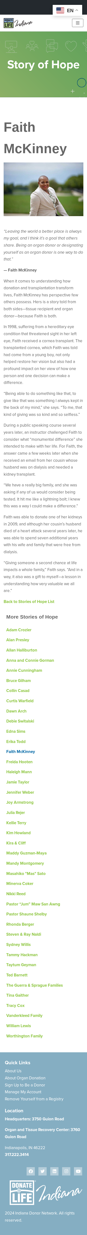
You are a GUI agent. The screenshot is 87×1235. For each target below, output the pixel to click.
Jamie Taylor (17, 782)
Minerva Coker (19, 884)
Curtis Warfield (20, 701)
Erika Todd (16, 742)
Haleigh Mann (19, 772)
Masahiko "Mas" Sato (26, 874)
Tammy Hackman (22, 955)
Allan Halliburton (21, 650)
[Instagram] (66, 1171)
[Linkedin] (54, 1171)
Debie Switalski (20, 721)
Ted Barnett (17, 975)
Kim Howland (18, 833)
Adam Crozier (18, 630)
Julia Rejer (15, 813)
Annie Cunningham (24, 670)
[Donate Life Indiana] (18, 23)
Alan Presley (17, 640)
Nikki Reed (16, 894)
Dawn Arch (16, 711)
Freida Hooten (19, 762)
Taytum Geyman (21, 965)
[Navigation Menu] (77, 23)
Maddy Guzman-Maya (26, 853)
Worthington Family (24, 1036)
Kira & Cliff (16, 843)
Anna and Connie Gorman (30, 660)
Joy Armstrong (20, 802)
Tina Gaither (17, 995)
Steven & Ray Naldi (23, 934)
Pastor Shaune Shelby (26, 914)
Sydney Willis (18, 945)
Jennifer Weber (20, 792)
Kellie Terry (16, 823)
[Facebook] (31, 1171)
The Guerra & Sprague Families (34, 985)
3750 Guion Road (48, 1119)
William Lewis (18, 1026)
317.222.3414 (17, 1155)
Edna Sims (15, 731)
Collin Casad (17, 691)
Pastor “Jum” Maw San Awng (33, 904)
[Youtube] (78, 1171)
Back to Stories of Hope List (29, 602)
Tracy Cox (15, 1006)
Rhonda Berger (20, 924)
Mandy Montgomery (25, 863)
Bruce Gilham (18, 681)
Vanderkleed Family (24, 1016)
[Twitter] (42, 1171)
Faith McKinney (20, 752)
